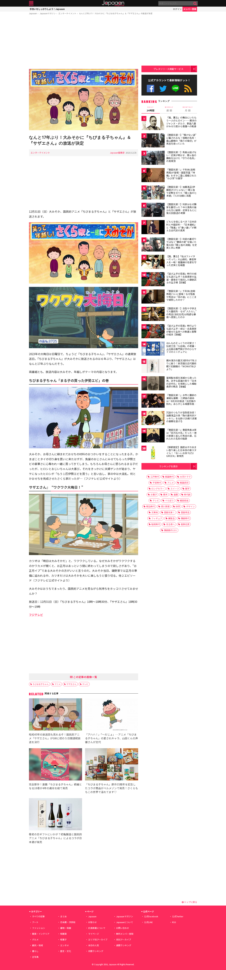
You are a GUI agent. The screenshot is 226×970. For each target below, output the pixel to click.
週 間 (169, 109)
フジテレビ (36, 615)
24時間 (151, 109)
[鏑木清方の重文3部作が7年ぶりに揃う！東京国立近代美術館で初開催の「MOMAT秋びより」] (153, 366)
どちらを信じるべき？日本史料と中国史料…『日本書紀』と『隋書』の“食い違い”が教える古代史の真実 (181, 226)
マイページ (93, 933)
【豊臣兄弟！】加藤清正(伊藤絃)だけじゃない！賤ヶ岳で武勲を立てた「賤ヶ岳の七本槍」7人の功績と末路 (181, 191)
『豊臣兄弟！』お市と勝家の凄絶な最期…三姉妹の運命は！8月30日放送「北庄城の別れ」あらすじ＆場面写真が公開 (181, 400)
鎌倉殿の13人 (170, 530)
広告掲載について (96, 928)
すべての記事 (38, 916)
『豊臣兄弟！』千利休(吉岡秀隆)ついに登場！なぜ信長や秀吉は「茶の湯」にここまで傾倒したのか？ (181, 295)
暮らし (35, 951)
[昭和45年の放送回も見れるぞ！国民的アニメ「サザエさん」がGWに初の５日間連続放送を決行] (55, 715)
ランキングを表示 (168, 466)
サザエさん (71, 684)
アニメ (58, 684)
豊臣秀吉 (185, 512)
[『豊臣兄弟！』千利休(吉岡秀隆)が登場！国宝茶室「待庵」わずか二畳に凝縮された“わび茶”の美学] (153, 175)
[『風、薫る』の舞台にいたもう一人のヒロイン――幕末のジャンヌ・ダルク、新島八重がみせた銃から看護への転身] (153, 123)
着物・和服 (65, 928)
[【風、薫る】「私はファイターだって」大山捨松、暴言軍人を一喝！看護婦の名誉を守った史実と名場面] (153, 262)
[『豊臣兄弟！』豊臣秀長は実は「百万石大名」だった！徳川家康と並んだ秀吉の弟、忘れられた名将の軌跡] (153, 435)
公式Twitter (163, 88)
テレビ (85, 684)
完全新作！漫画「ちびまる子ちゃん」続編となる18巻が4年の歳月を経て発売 (55, 786)
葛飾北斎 (185, 524)
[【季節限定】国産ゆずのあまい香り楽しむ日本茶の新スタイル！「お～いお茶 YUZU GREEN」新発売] (153, 453)
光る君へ (170, 524)
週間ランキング (123, 945)
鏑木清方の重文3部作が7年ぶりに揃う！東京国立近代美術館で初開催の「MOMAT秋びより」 (181, 365)
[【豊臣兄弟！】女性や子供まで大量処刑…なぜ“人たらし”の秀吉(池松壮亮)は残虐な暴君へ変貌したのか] (153, 314)
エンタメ (64, 945)
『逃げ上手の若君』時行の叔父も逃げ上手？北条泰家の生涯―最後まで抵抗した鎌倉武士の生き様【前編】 (181, 278)
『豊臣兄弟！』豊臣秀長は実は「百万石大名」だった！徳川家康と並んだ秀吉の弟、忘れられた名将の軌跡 (181, 434)
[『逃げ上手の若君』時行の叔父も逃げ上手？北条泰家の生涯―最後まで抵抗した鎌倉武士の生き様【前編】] (153, 279)
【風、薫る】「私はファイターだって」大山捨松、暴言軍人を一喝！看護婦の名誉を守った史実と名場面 (181, 260)
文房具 (154, 512)
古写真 (35, 956)
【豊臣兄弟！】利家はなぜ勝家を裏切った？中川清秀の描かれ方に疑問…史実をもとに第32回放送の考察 (181, 208)
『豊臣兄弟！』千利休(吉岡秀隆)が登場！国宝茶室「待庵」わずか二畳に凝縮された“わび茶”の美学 (181, 174)
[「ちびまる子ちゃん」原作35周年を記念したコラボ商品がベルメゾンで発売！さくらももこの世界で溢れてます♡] (111, 764)
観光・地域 (37, 945)
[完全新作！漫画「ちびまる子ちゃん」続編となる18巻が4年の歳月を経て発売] (55, 764)
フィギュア (156, 518)
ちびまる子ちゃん (41, 684)
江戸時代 (154, 476)
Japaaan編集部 (117, 152)
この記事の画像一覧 (85, 677)
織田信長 (184, 500)
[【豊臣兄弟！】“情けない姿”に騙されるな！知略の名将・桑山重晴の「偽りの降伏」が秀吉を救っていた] (153, 140)
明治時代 (150, 506)
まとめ (63, 916)
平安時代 (157, 482)
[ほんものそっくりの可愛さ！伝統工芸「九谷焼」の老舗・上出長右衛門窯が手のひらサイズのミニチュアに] (153, 349)
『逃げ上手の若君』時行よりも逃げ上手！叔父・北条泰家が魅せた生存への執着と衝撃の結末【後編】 (181, 330)
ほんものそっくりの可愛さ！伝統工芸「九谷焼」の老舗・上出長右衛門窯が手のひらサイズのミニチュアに (181, 347)
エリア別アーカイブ (97, 939)
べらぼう (169, 500)
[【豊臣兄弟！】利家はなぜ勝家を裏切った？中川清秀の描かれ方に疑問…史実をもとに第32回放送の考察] (153, 210)
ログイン (177, 9)
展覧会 (171, 518)
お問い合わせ (122, 928)
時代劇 (187, 494)
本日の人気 (93, 945)
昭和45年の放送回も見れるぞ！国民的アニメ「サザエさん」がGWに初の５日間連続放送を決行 (55, 738)
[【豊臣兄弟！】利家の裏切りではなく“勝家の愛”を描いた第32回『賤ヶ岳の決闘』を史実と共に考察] (153, 244)
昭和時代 (155, 524)
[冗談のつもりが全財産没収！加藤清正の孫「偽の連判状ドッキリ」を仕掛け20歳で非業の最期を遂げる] (153, 418)
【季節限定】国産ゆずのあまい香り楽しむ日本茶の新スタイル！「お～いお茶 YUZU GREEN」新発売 (181, 451)
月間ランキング (95, 951)
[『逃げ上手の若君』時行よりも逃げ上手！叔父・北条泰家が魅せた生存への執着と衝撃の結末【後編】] (153, 331)
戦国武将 (184, 482)
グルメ (35, 939)
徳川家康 (165, 506)
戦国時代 (169, 476)
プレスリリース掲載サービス (168, 69)
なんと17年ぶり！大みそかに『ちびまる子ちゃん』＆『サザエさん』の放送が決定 (116, 13)
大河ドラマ (185, 476)
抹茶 (178, 506)
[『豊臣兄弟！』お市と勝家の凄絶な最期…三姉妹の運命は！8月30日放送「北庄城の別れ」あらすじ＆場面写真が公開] (153, 401)
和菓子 (63, 939)
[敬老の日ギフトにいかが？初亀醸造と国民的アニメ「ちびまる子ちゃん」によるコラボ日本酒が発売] (55, 814)
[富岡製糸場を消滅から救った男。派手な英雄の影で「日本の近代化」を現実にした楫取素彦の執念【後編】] (153, 383)
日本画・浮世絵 (67, 922)
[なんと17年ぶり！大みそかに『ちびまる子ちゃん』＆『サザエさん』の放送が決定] (83, 100)
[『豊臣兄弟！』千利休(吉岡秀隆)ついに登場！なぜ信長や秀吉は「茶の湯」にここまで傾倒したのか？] (153, 297)
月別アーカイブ (123, 939)
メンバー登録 (189, 9)
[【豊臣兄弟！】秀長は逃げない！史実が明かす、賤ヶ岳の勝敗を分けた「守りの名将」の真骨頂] (153, 158)
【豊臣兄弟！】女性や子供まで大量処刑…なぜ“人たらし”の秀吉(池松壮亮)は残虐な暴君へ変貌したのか (181, 313)
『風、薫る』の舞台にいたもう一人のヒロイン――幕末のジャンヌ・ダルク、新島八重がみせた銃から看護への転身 (181, 122)
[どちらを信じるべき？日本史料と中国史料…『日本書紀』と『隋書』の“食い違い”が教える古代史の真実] (153, 227)
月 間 (188, 109)
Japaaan (113, 3)
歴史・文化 (65, 951)
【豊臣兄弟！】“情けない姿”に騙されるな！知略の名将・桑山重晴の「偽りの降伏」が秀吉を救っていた (181, 139)
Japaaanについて (124, 922)
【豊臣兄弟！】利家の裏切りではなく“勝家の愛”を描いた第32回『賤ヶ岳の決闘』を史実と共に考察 (181, 243)
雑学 (187, 488)
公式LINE (176, 88)
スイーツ (174, 488)
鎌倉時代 (185, 518)
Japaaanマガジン (48, 13)
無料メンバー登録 (124, 933)
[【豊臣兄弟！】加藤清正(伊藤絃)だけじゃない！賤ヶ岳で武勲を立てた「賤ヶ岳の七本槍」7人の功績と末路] (153, 192)
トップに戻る (190, 902)
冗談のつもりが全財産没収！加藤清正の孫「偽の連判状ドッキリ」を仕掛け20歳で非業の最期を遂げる (181, 417)
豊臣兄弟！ (169, 512)
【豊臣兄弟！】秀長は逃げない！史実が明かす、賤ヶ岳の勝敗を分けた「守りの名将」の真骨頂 (181, 156)
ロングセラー (157, 488)
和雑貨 (63, 933)
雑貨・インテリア (40, 933)
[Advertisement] (83, 42)
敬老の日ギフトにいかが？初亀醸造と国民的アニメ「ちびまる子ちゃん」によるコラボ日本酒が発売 (55, 838)
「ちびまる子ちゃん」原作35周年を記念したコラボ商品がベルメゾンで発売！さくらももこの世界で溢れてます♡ (111, 788)
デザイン (190, 506)
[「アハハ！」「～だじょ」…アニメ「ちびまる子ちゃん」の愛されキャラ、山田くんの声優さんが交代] (111, 715)
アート (35, 922)
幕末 (165, 494)
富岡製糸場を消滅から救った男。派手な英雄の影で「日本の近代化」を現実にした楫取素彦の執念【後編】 (181, 382)
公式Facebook (150, 88)
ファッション (38, 928)
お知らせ (92, 922)
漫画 (176, 494)
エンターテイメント (67, 13)
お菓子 (154, 494)
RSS (188, 88)
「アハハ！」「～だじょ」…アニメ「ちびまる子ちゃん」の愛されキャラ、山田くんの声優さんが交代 (111, 738)
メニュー (31, 3)
